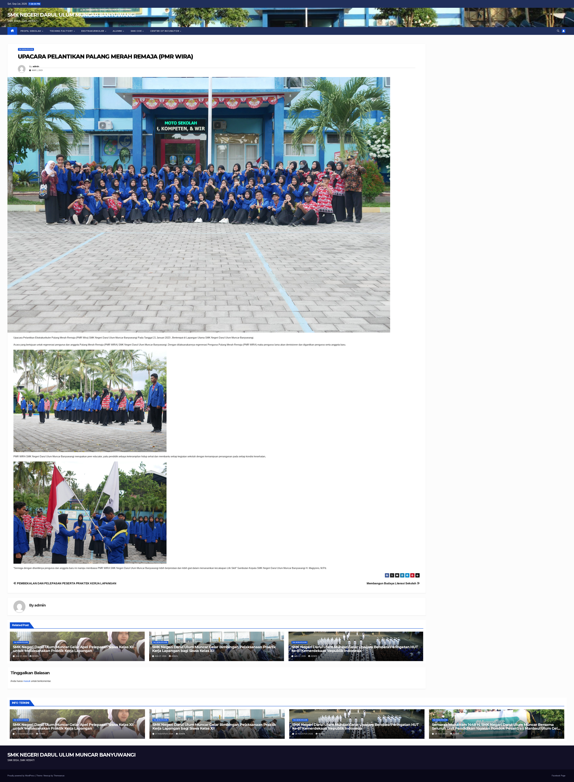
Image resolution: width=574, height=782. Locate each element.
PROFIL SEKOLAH (31, 31)
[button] (558, 31)
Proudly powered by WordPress (21, 776)
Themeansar (59, 776)
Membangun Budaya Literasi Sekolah (392, 583)
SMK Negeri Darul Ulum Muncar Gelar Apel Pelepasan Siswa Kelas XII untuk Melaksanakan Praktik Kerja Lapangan (73, 649)
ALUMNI (118, 31)
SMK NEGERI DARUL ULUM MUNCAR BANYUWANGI (71, 15)
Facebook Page (558, 776)
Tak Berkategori (26, 49)
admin (36, 66)
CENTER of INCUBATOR (165, 31)
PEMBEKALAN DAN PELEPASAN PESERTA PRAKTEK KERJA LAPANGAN (66, 583)
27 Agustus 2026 (25, 734)
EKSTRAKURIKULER (93, 31)
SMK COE (136, 31)
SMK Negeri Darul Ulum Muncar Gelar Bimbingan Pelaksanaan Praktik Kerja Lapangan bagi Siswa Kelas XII (214, 649)
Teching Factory (61, 31)
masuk (26, 681)
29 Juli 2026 (441, 734)
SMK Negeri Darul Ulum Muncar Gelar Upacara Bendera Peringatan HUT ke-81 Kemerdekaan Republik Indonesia (354, 649)
